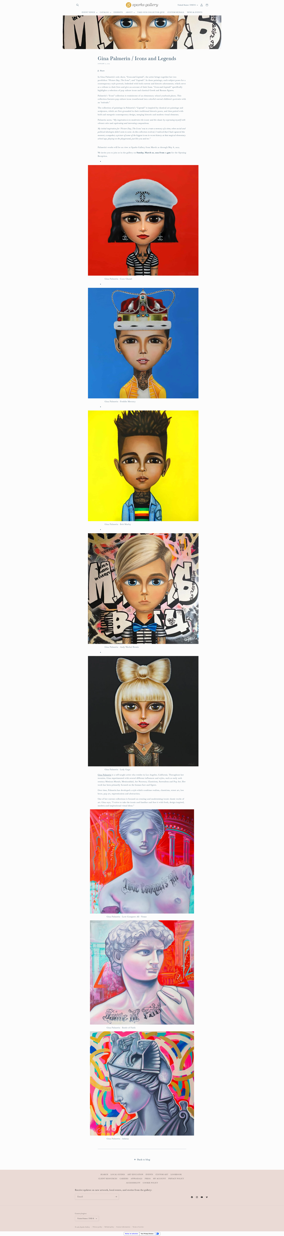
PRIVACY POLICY (176, 1179)
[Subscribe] (116, 1197)
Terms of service (138, 1227)
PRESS (148, 1179)
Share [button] (102, 71)
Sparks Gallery (85, 1227)
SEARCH (104, 1174)
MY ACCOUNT (159, 1179)
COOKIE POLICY (150, 1183)
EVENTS (149, 1174)
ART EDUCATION (135, 1174)
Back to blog (143, 1159)
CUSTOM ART (162, 1174)
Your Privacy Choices (147, 1233)
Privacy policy (97, 1227)
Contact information (123, 1227)
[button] (77, 5)
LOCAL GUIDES (118, 1174)
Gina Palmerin (104, 774)
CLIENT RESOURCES (107, 1179)
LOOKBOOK (176, 1174)
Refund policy (109, 1227)
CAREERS (124, 1179)
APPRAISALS (136, 1179)
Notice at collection (131, 1233)
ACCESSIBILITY (133, 1183)
